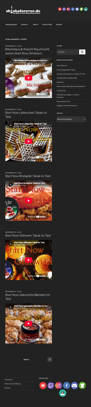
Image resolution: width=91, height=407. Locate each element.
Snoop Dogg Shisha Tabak (66, 70)
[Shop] (86, 9)
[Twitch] (64, 9)
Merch (35, 24)
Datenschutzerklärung (13, 384)
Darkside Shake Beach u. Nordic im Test (71, 74)
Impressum (9, 379)
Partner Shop (47, 24)
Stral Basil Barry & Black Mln (67, 78)
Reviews (24, 24)
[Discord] (77, 9)
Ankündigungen (11, 24)
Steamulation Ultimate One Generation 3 (71, 86)
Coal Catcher (61, 91)
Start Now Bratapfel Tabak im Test (28, 176)
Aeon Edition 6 (62, 65)
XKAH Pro (60, 82)
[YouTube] (60, 9)
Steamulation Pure (63, 101)
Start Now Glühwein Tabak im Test (28, 235)
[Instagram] (68, 9)
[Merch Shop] (81, 9)
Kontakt (7, 388)
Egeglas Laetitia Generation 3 (67, 105)
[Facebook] (73, 9)
